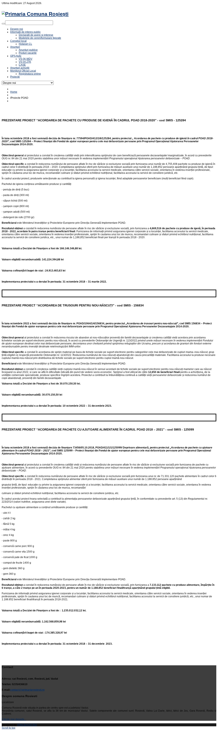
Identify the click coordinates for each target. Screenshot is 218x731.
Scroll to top (8, 727)
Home (13, 91)
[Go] (3, 23)
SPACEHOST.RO (27, 724)
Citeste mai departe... (14, 719)
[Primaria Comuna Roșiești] (35, 14)
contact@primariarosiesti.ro (27, 689)
